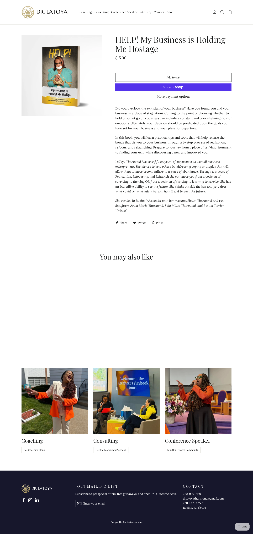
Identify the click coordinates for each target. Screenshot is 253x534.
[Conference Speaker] (198, 401)
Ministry (145, 12)
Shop (170, 12)
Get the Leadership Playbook (111, 450)
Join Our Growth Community (182, 450)
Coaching (86, 12)
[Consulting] (126, 401)
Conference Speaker (124, 12)
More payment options (173, 96)
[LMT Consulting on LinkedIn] (37, 499)
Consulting (101, 12)
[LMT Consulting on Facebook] (24, 499)
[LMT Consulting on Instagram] (30, 499)
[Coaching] (55, 401)
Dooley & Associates (133, 522)
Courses (159, 12)
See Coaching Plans (34, 450)
